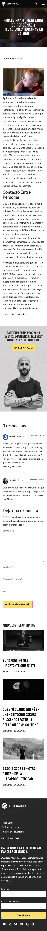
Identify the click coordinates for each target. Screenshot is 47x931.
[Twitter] (16, 924)
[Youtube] (4, 924)
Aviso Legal (7, 822)
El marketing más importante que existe (19, 663)
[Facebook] (27, 924)
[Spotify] (33, 924)
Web (5, 591)
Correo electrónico (12, 579)
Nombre (7, 567)
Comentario (9, 531)
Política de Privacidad (13, 831)
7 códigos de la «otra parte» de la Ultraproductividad (19, 773)
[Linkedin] (21, 924)
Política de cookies (11, 827)
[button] (36, 4)
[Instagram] (10, 924)
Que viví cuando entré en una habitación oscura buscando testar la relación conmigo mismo (21, 717)
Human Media (28, 98)
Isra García (14, 480)
